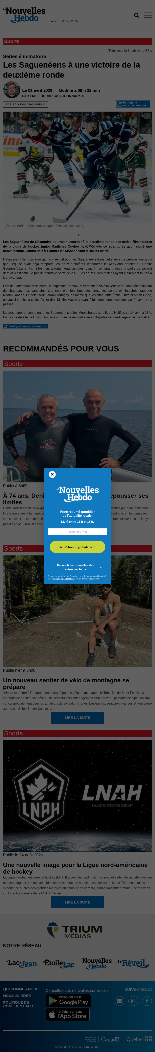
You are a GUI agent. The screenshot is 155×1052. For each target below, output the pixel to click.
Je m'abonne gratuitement (77, 547)
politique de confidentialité (94, 576)
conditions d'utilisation (63, 579)
